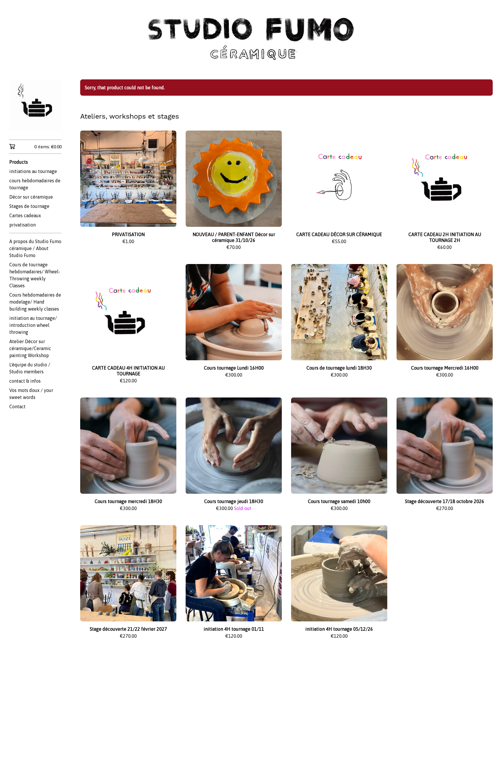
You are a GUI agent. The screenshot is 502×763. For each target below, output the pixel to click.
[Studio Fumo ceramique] (35, 104)
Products (18, 162)
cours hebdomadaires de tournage (34, 184)
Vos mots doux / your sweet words (31, 394)
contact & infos (25, 381)
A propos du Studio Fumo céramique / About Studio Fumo (35, 248)
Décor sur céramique (31, 196)
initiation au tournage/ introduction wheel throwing (33, 325)
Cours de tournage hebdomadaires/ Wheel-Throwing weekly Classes (34, 275)
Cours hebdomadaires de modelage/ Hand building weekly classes (35, 301)
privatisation (22, 224)
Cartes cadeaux (25, 215)
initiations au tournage (33, 171)
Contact (17, 406)
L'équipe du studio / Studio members (29, 368)
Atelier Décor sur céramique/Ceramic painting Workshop (30, 348)
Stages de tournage (29, 206)
